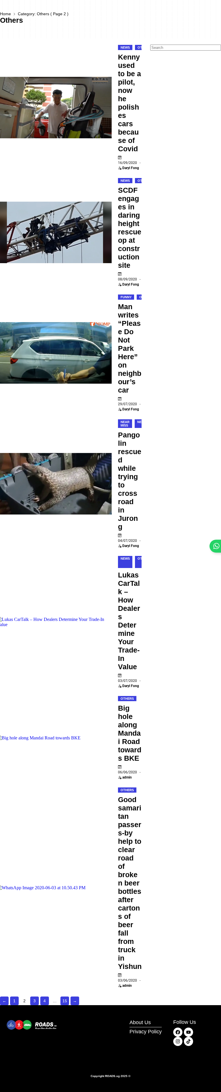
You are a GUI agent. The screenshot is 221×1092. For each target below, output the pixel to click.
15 (64, 1001)
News (125, 47)
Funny (126, 297)
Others (127, 698)
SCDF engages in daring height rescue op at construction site (129, 227)
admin (127, 777)
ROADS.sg (112, 1076)
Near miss (125, 423)
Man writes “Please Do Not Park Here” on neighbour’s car (129, 348)
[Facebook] (177, 1032)
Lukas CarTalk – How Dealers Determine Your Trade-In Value (129, 621)
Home (5, 14)
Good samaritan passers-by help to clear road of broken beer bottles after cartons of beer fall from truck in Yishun (130, 882)
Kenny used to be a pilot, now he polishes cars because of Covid (129, 103)
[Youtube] (188, 1032)
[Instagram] (177, 1041)
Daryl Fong (130, 168)
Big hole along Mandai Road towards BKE (129, 733)
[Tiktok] (188, 1041)
